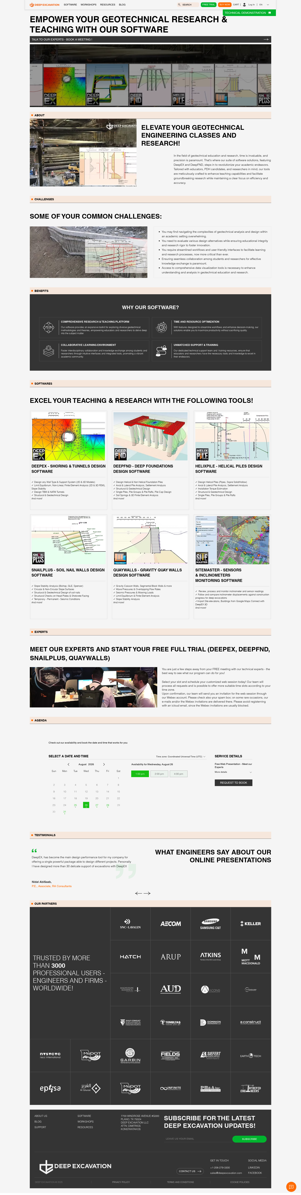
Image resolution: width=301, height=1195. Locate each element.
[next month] (104, 764)
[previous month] (68, 764)
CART (236, 4)
